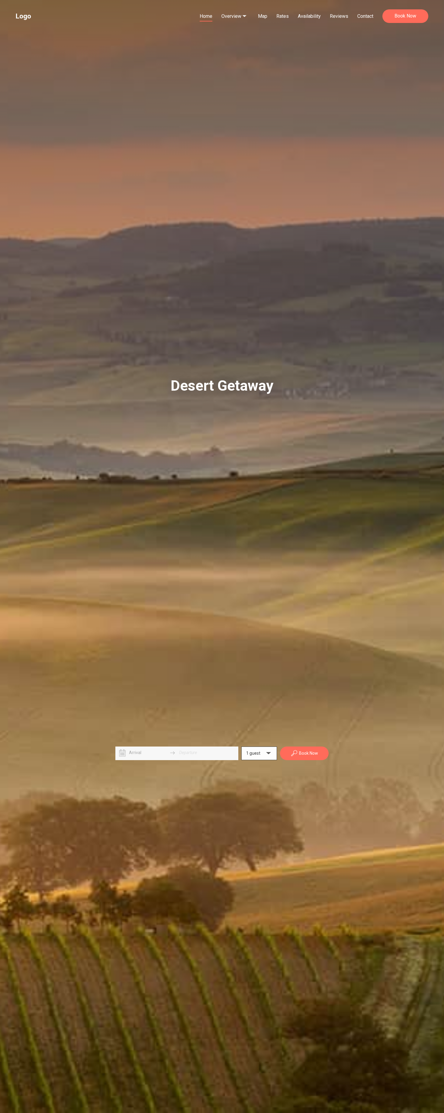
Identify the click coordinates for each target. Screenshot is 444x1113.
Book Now (405, 16)
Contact (365, 16)
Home (206, 16)
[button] (259, 753)
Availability (309, 16)
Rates (282, 16)
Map (262, 16)
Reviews (339, 16)
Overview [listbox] (232, 10)
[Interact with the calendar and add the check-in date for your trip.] (122, 752)
